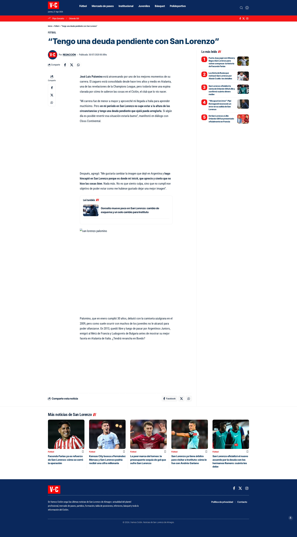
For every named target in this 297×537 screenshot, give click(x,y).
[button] (241, 8)
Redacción (69, 54)
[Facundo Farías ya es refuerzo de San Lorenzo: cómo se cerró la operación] (66, 434)
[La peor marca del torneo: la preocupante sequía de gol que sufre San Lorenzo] (148, 434)
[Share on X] (72, 65)
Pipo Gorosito (58, 18)
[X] (243, 18)
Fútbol (56, 26)
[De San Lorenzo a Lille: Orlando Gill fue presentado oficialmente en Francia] (243, 119)
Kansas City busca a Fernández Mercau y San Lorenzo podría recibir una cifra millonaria (107, 460)
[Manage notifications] (290, 517)
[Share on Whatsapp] (78, 65)
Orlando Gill (74, 18)
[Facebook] (240, 18)
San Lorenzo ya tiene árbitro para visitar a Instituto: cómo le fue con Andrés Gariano (189, 460)
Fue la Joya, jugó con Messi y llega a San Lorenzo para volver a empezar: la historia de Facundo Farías (222, 62)
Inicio (50, 26)
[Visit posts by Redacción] (52, 54)
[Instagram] (247, 18)
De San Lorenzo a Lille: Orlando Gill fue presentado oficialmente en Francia (221, 119)
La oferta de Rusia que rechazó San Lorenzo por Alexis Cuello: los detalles (220, 76)
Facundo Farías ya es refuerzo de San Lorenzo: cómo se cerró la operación (65, 460)
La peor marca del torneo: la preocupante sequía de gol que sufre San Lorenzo (148, 460)
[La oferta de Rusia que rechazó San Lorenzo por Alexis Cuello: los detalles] (243, 76)
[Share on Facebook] (65, 65)
